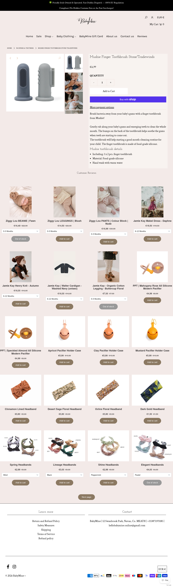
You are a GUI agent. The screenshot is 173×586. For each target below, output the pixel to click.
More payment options (102, 107)
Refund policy (46, 538)
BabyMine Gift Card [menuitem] (91, 36)
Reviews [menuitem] (142, 36)
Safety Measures (46, 525)
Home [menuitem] (29, 36)
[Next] (17, 58)
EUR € (160, 17)
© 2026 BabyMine (14, 575)
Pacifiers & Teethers (25, 48)
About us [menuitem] (111, 36)
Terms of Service (46, 534)
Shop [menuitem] (48, 36)
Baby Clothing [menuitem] (65, 36)
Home (9, 48)
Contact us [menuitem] (127, 36)
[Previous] (11, 58)
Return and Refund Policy (46, 521)
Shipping (46, 530)
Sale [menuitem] (38, 36)
